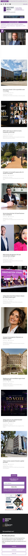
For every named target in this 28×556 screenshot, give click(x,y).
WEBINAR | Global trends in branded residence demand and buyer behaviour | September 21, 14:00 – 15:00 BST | (13, 26)
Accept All (14, 546)
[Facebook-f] (3, 4)
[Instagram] (7, 4)
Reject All (14, 553)
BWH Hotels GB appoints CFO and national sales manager (18, 1)
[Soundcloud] (1, 4)
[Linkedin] (5, 4)
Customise (14, 549)
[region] (14, 545)
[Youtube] (10, 4)
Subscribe (25, 4)
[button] (5, 31)
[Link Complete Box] (14, 80)
